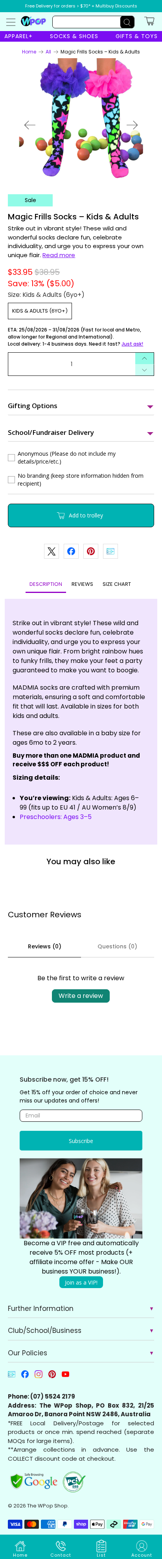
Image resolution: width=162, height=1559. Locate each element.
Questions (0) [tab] (117, 946)
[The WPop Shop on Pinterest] (52, 1376)
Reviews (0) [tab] (44, 946)
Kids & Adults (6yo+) (40, 311)
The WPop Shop (47, 1505)
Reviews (82, 584)
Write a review (81, 995)
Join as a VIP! (81, 1282)
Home (29, 52)
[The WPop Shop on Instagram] (38, 1376)
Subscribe (81, 1141)
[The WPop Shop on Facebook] (25, 1376)
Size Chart (117, 584)
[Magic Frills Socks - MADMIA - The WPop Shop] (81, 120)
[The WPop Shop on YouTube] (65, 1376)
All (48, 52)
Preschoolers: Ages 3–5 (56, 816)
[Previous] (30, 125)
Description (45, 584)
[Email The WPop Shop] (11, 1376)
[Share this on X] (51, 551)
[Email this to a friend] (110, 551)
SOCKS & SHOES (74, 36)
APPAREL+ (18, 36)
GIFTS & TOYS (137, 36)
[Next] (132, 125)
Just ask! (132, 344)
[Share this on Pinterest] (90, 551)
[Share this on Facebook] (71, 551)
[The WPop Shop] (33, 21)
